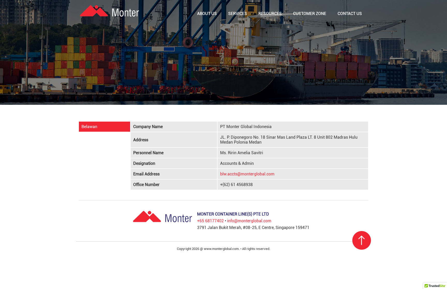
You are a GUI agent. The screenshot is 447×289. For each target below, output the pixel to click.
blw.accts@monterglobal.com (247, 174)
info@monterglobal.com (249, 220)
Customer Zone (309, 13)
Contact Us (350, 13)
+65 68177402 (210, 220)
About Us (207, 13)
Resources (270, 13)
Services (237, 13)
